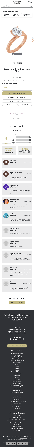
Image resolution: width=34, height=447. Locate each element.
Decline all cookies (11, 443)
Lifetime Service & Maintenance (17, 421)
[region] (17, 40)
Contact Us (17, 408)
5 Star (14, 135)
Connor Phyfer (14, 228)
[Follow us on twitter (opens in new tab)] (13, 339)
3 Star (14, 140)
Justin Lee (13, 214)
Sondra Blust (14, 267)
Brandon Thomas (15, 253)
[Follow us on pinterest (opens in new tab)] (10, 339)
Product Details (17, 126)
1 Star (14, 143)
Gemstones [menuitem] (17, 355)
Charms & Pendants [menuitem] (17, 372)
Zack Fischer (14, 185)
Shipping (9, 104)
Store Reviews (17, 403)
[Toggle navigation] (2, 2)
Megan (12, 282)
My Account (17, 430)
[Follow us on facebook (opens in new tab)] (21, 339)
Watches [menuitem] (17, 379)
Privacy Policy (17, 426)
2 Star (14, 142)
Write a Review (17, 302)
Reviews (17, 130)
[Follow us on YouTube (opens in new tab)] (16, 339)
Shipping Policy (17, 417)
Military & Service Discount (17, 423)
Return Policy (17, 424)
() (30, 136)
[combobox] (15, 5)
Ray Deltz (13, 160)
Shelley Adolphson (16, 172)
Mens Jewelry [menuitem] (17, 374)
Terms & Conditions (17, 428)
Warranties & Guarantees (17, 419)
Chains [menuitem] (17, 368)
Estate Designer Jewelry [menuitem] (17, 385)
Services (17, 415)
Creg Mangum (14, 241)
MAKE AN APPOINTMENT (17, 345)
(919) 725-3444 (17, 63)
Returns (25, 104)
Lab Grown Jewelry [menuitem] (17, 357)
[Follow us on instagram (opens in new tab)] (23, 339)
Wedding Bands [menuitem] (17, 359)
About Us (17, 399)
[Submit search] (31, 5)
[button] (29, 2)
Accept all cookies (22, 443)
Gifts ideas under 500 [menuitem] (17, 392)
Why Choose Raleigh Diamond (17, 401)
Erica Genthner (14, 199)
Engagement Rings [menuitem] (17, 353)
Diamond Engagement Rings (10, 11)
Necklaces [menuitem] (17, 370)
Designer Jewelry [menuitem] (17, 381)
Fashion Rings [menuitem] (17, 362)
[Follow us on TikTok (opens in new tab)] (19, 339)
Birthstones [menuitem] (17, 375)
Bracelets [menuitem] (17, 366)
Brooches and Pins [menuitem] (17, 387)
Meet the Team (17, 407)
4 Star (14, 138)
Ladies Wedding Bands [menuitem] (17, 360)
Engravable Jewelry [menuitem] (17, 390)
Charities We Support (17, 405)
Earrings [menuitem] (17, 364)
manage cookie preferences (15, 439)
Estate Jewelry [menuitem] (17, 383)
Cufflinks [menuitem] (17, 377)
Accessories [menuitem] (17, 389)
